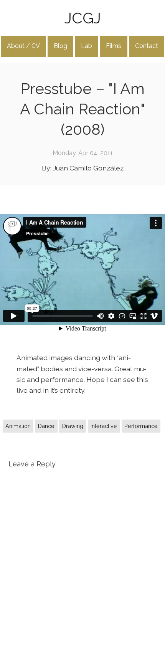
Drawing (72, 426)
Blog (60, 46)
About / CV (23, 46)
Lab (86, 46)
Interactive (104, 426)
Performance (141, 426)
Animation (18, 426)
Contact (146, 46)
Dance (46, 426)
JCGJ (82, 18)
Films (113, 46)
